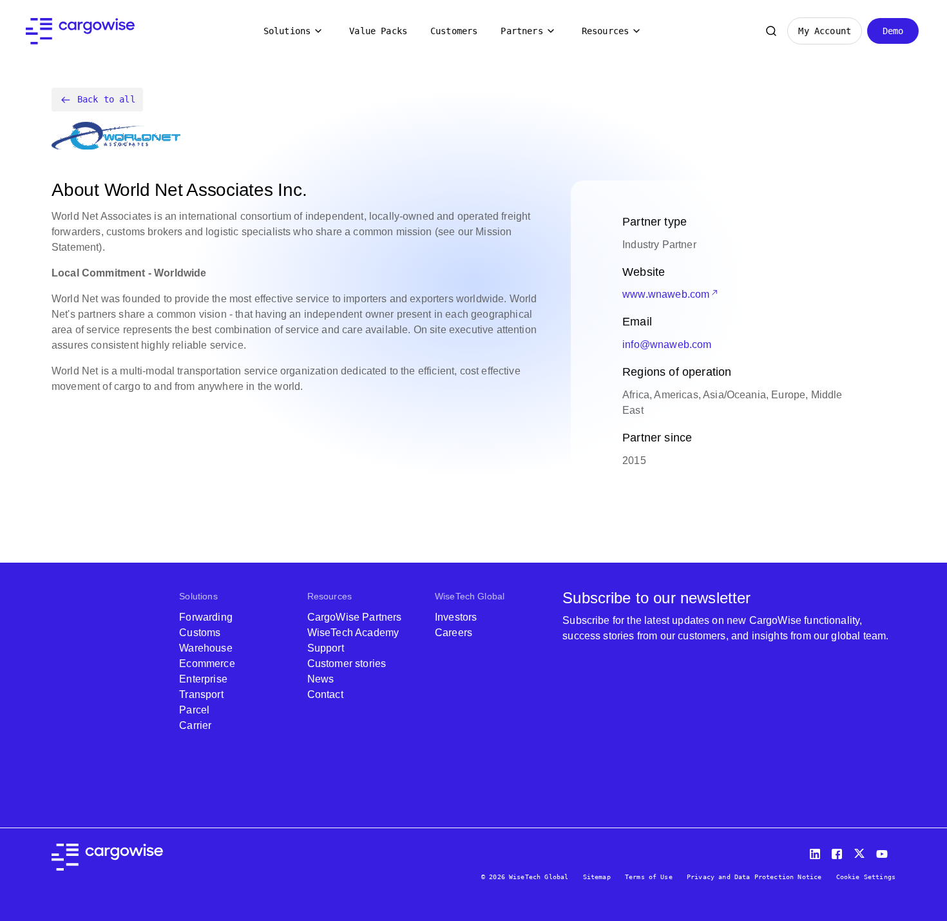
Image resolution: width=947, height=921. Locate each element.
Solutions (287, 31)
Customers (453, 31)
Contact (325, 694)
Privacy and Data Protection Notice (754, 876)
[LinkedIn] (817, 851)
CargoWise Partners (354, 617)
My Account (824, 31)
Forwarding (206, 617)
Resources (605, 31)
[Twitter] (860, 851)
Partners (521, 31)
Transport (201, 694)
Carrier (195, 725)
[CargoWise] (80, 31)
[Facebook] (838, 851)
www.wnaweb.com (665, 294)
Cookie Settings (865, 876)
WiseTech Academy (353, 632)
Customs (199, 632)
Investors (456, 617)
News (320, 679)
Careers (453, 632)
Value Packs (378, 31)
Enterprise (203, 679)
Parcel (194, 709)
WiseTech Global (469, 596)
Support (325, 648)
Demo (893, 31)
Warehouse (205, 648)
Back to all (106, 99)
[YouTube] (884, 851)
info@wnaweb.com (666, 344)
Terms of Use (649, 876)
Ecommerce (206, 663)
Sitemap (597, 876)
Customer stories (347, 663)
